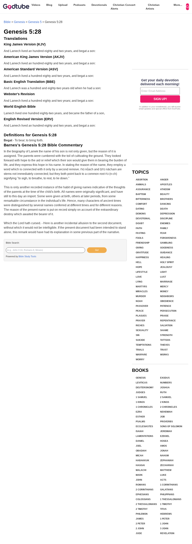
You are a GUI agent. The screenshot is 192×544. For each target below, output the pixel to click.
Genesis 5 (35, 22)
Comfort (141, 204)
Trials (140, 349)
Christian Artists (153, 6)
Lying (139, 281)
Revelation (167, 533)
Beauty (165, 194)
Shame (164, 330)
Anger (164, 179)
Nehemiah (166, 412)
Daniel (140, 441)
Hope (139, 267)
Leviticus (141, 382)
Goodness (166, 247)
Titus (163, 509)
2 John (140, 528)
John (139, 480)
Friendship (142, 243)
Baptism (141, 194)
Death (164, 209)
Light (163, 272)
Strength (166, 335)
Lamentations (144, 436)
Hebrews (166, 514)
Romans (141, 484)
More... (178, 4)
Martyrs (141, 286)
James (140, 518)
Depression (167, 213)
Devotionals (99, 4)
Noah (139, 301)
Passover (142, 306)
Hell (139, 262)
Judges (140, 392)
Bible (7, 22)
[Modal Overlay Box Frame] (160, 94)
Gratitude (142, 252)
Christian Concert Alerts (123, 6)
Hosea (164, 441)
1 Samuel (141, 397)
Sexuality (142, 330)
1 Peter (165, 518)
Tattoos (165, 340)
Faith (139, 228)
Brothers (166, 199)
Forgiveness (168, 238)
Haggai (140, 465)
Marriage (166, 281)
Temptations (143, 345)
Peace (140, 311)
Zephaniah (166, 460)
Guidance (166, 252)
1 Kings (140, 402)
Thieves (165, 345)
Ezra (139, 412)
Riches (140, 325)
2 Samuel (166, 397)
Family (164, 228)
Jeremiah (166, 431)
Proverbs (166, 421)
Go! (97, 250)
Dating (140, 209)
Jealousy (166, 267)
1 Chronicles (144, 407)
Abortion (142, 179)
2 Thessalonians (146, 504)
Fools (139, 238)
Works (164, 354)
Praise (164, 315)
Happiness (142, 257)
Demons (141, 213)
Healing (165, 257)
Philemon (142, 514)
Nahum (164, 455)
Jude (139, 533)
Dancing (165, 204)
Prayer (140, 320)
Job (162, 416)
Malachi (141, 470)
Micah (139, 455)
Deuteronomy (145, 387)
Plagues (141, 315)
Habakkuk (142, 460)
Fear (163, 233)
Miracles (142, 291)
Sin (138, 335)
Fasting (140, 233)
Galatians (166, 489)
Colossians (143, 499)
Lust (163, 277)
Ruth (163, 392)
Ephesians (142, 494)
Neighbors (167, 296)
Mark (139, 475)
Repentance (168, 320)
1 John (164, 523)
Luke (163, 475)
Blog (49, 4)
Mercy (164, 286)
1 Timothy (166, 504)
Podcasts (80, 4)
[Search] (187, 6)
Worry (140, 359)
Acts (163, 480)
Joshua (165, 387)
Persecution (168, 311)
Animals (141, 184)
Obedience (167, 301)
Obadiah (141, 450)
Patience (165, 306)
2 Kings (164, 402)
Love (139, 277)
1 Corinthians (169, 484)
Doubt (140, 223)
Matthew (165, 470)
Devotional (143, 218)
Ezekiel (165, 436)
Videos (36, 4)
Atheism (165, 189)
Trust (164, 349)
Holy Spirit (167, 262)
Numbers (166, 382)
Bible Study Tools (27, 256)
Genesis (19, 22)
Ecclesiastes (144, 426)
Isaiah (139, 431)
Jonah (164, 450)
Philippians (167, 494)
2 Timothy (142, 509)
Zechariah (167, 465)
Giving (139, 247)
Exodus (165, 378)
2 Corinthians (144, 489)
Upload (63, 4)
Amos (163, 446)
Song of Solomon (171, 426)
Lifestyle (142, 272)
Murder (141, 296)
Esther (140, 416)
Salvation (166, 325)
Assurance (143, 189)
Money (164, 291)
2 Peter (140, 523)
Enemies (165, 223)
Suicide (140, 340)
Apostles (166, 184)
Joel (139, 446)
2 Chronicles (168, 407)
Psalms (140, 421)
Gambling (166, 243)
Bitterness (143, 199)
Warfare (141, 354)
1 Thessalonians (170, 499)
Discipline (166, 218)
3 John (164, 528)
